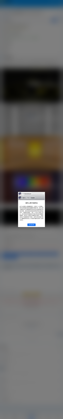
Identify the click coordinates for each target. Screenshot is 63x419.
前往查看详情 (31, 224)
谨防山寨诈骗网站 (31, 203)
